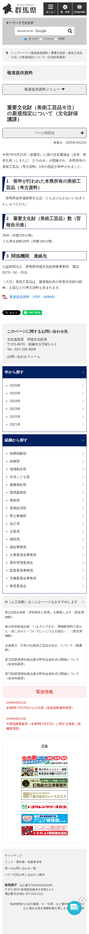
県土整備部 (18, 516)
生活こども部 (20, 477)
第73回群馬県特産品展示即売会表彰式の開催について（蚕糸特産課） (42, 676)
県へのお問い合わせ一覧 (20, 868)
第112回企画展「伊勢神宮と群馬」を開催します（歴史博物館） (44, 615)
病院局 (15, 539)
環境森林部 (18, 492)
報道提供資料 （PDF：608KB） (33, 297)
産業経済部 (18, 508)
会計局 (15, 523)
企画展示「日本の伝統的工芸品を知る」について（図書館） (43, 648)
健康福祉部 (18, 484)
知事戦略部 (18, 453)
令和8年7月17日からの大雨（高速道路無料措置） (40, 708)
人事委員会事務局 (23, 555)
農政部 (15, 500)
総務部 (15, 461)
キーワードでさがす (20, 22)
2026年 (15, 385)
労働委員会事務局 (23, 578)
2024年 (15, 401)
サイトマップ (13, 855)
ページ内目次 (45, 133)
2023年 (15, 409)
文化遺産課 (15, 339)
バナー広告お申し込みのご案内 (25, 874)
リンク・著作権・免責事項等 (23, 862)
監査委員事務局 (21, 570)
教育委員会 (18, 586)
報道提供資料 (39, 53)
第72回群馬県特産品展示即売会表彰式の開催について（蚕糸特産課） (42, 662)
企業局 (15, 531)
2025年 (15, 393)
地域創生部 (18, 469)
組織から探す (16, 440)
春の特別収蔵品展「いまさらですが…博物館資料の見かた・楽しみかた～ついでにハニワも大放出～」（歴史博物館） (43, 631)
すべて (33, 39)
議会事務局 (18, 547)
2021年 (15, 424)
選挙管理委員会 (21, 562)
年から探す (14, 372)
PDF (62, 39)
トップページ (19, 53)
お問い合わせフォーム (23, 356)
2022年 (15, 416)
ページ (48, 39)
